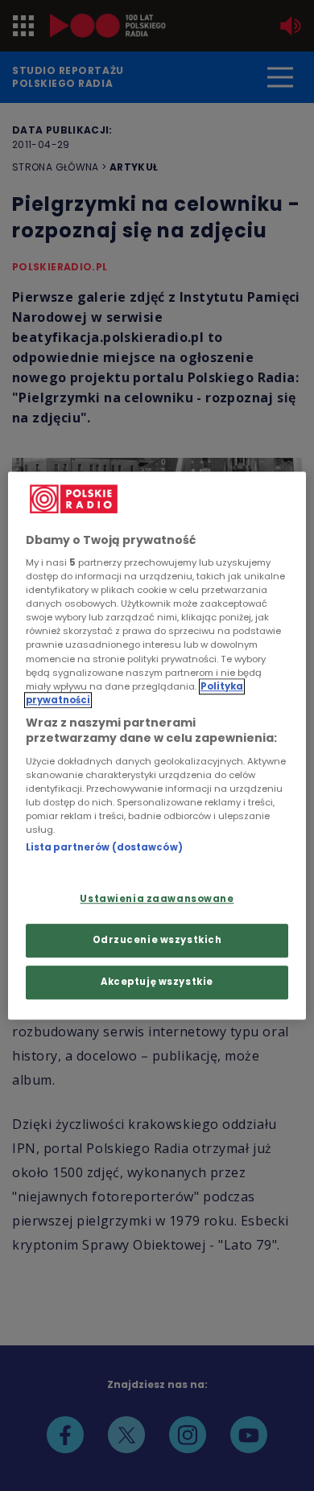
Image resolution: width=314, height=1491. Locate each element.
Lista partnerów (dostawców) (104, 847)
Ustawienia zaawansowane (156, 899)
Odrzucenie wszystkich (157, 939)
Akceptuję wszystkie (157, 981)
